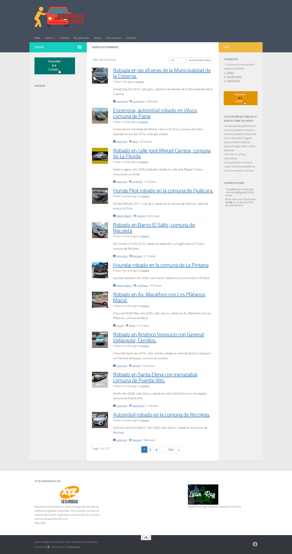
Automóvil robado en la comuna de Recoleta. (161, 415)
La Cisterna (138, 101)
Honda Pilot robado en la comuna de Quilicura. (163, 190)
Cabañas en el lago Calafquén (203, 506)
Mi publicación (81, 38)
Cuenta (49, 38)
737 (171, 450)
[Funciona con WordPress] (48, 547)
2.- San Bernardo (232, 76)
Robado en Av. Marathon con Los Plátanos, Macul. (159, 297)
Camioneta (121, 101)
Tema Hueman (73, 547)
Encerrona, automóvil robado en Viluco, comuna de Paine (155, 113)
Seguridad (39, 522)
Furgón (120, 325)
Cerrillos (136, 365)
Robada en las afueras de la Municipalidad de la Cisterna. (162, 73)
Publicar (64, 38)
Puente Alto (138, 405)
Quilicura (141, 216)
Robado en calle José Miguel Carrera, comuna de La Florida (162, 153)
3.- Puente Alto (232, 80)
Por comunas (113, 38)
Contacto (131, 38)
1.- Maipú (229, 72)
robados (139, 81)
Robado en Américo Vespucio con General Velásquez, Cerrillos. (158, 337)
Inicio (37, 38)
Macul (132, 325)
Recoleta (137, 256)
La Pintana (142, 285)
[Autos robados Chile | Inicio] (59, 17)
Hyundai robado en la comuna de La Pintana (161, 265)
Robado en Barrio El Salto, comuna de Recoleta (154, 228)
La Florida (137, 181)
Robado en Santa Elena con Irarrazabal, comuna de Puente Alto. (155, 377)
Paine (135, 141)
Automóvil (121, 141)
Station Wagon (123, 216)
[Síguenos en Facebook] (80, 47)
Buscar (98, 38)
